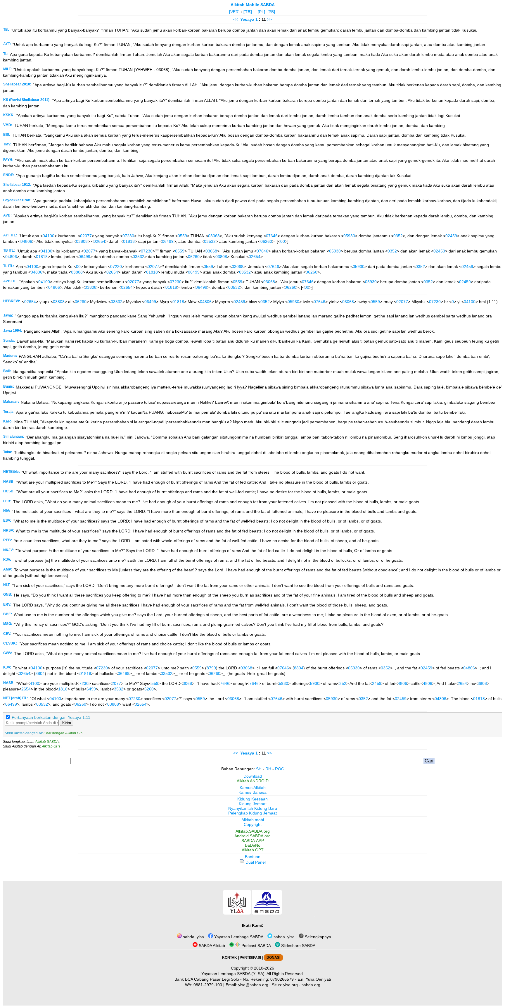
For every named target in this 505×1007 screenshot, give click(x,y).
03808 (82, 241)
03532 (210, 241)
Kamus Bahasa (252, 792)
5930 (283, 683)
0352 (398, 235)
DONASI (273, 958)
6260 (149, 689)
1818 (63, 689)
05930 (349, 235)
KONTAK (229, 958)
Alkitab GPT (51, 746)
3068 (187, 683)
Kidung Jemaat (253, 803)
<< (235, 19)
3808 (482, 683)
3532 (118, 689)
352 (342, 683)
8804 (298, 668)
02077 (86, 235)
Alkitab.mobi (252, 819)
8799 (211, 668)
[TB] (247, 11)
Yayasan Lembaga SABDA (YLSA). (233, 973)
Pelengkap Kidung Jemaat (252, 813)
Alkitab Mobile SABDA (253, 4)
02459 (451, 235)
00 (282, 241)
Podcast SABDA (255, 945)
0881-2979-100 (207, 984)
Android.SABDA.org (252, 836)
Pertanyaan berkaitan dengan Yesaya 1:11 (51, 717)
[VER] (234, 11)
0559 (182, 235)
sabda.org (311, 984)
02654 (99, 241)
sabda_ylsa (193, 936)
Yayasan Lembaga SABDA (238, 936)
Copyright (253, 824)
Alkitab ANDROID (253, 781)
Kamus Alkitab (253, 787)
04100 (48, 235)
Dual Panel (255, 862)
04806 (26, 241)
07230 (128, 235)
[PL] (261, 11)
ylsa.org (290, 984)
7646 (224, 683)
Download (252, 776)
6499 (91, 689)
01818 (129, 241)
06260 (266, 241)
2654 (462, 683)
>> (269, 19)
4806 (402, 683)
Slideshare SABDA (297, 945)
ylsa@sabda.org (253, 984)
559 (154, 683)
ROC (279, 769)
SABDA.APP (252, 840)
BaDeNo (252, 845)
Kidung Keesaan (252, 799)
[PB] (271, 11)
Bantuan (252, 856)
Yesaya (247, 19)
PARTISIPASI (250, 958)
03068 (214, 235)
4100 (34, 683)
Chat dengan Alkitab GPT (64, 733)
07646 (272, 235)
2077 (116, 683)
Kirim (66, 723)
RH (268, 769)
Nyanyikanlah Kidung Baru (252, 808)
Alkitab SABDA (47, 741)
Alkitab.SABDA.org (253, 831)
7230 (84, 683)
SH (259, 769)
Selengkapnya (317, 936)
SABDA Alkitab (211, 945)
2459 (376, 683)
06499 (168, 241)
